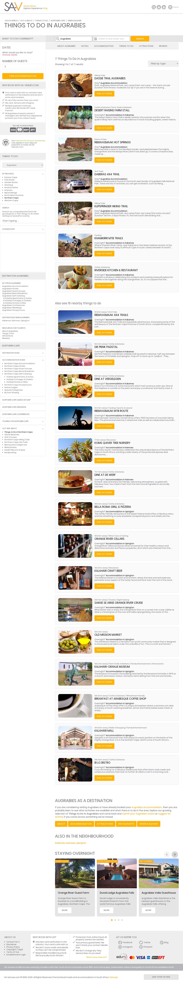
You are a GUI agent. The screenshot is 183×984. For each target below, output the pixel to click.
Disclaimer (11, 944)
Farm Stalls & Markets (122, 107)
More (65, 910)
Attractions (146, 46)
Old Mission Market (108, 635)
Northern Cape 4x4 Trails (16, 442)
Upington (81, 843)
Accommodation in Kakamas (120, 115)
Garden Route (11, 182)
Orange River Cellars (109, 539)
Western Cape (11, 200)
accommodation (81, 823)
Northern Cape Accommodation (19, 363)
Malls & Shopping (117, 727)
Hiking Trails (100, 75)
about (61, 823)
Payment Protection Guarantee (30, 140)
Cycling (98, 235)
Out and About (9, 428)
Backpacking (10, 452)
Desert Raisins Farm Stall (112, 110)
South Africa (11, 20)
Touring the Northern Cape (15, 421)
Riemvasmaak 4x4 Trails (111, 315)
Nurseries (111, 440)
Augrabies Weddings (12, 307)
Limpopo (8, 190)
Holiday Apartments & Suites (18, 298)
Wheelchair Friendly (135, 695)
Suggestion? (8, 229)
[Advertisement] (23, 252)
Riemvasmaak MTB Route (111, 411)
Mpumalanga (10, 192)
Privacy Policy (13, 947)
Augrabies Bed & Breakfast (14, 293)
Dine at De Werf (105, 475)
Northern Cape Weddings (14, 407)
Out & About (26, 20)
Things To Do (41, 20)
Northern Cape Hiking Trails (17, 439)
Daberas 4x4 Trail (107, 174)
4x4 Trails (99, 171)
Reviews (163, 46)
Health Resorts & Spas (14, 450)
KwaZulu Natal (11, 187)
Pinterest (148, 947)
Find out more (104, 93)
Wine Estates (10, 447)
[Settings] (164, 7)
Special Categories (13, 390)
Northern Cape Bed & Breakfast (19, 371)
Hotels (84, 46)
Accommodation (103, 46)
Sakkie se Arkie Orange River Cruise (119, 603)
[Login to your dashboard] (159, 7)
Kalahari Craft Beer (108, 571)
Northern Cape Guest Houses (18, 368)
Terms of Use (12, 952)
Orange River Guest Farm (73, 893)
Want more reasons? (96, 957)
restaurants (126, 823)
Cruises (112, 599)
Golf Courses (10, 437)
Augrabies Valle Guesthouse (159, 893)
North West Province (13, 195)
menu (170, 7)
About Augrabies (66, 46)
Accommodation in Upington (120, 511)
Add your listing (161, 977)
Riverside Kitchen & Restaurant (116, 270)
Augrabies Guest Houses (13, 291)
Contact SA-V (13, 942)
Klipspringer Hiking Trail (111, 206)
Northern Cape (58, 20)
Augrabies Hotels (10, 288)
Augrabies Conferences (13, 305)
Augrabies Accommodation (114, 83)
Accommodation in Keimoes (119, 447)
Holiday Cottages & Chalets (18, 300)
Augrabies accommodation (147, 807)
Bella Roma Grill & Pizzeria (113, 507)
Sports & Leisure (124, 408)
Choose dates (9, 54)
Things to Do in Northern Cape (18, 432)
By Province (8, 174)
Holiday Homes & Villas (15, 303)
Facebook (127, 942)
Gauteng (8, 185)
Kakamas (60, 843)
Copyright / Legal (14, 949)
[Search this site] (154, 7)
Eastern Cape (10, 177)
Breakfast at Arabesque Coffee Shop (120, 699)
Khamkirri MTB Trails (109, 238)
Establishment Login (16, 954)
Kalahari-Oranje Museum (112, 667)
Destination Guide (10, 353)
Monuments (158, 663)
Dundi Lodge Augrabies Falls (117, 893)
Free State (9, 180)
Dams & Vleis (101, 139)
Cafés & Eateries (102, 107)
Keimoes (70, 843)
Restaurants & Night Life (15, 445)
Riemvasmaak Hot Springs (113, 142)
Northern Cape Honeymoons (18, 385)
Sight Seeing (123, 599)
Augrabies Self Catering (13, 296)
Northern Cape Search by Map (16, 400)
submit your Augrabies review (138, 813)
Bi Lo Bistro (102, 763)
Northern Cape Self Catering (18, 374)
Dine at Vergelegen (108, 379)
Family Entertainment (141, 663)
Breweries (114, 567)
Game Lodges (11, 387)
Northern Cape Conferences (15, 414)
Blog (166, 942)
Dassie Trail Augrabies (110, 78)
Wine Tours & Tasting (118, 535)
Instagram (128, 947)
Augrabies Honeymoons (13, 310)
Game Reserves (11, 434)
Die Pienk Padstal (106, 347)
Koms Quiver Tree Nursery (112, 443)
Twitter (147, 942)
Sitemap (114, 977)
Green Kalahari (74, 20)
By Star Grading (11, 392)
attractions (105, 823)
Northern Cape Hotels (14, 366)
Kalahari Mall (104, 731)
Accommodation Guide (13, 360)
